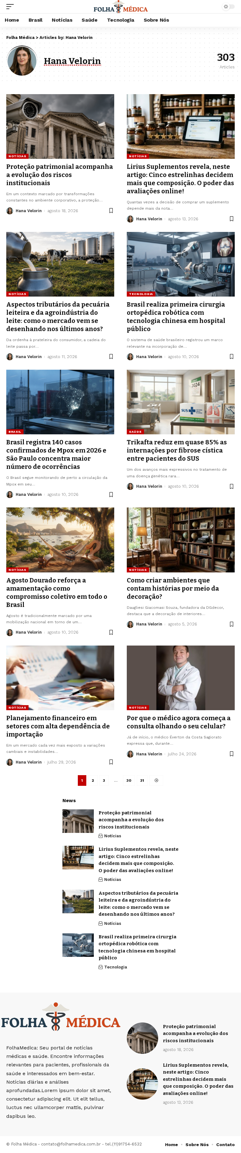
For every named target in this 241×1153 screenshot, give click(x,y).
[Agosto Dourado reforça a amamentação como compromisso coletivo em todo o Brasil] (60, 539)
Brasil (14, 431)
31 (142, 780)
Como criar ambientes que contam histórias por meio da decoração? (173, 588)
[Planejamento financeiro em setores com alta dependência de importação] (60, 678)
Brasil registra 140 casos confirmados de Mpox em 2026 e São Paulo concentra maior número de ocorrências (56, 454)
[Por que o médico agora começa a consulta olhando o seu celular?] (181, 678)
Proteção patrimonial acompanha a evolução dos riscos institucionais (59, 175)
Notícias (17, 156)
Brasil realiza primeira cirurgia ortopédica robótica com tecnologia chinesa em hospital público (176, 317)
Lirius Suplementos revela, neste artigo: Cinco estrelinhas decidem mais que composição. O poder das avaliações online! (198, 1079)
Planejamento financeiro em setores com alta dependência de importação (58, 726)
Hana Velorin (29, 210)
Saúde (135, 431)
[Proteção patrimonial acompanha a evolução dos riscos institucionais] (60, 126)
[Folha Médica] (120, 6)
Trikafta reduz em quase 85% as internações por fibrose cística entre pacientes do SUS (177, 450)
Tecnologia (141, 294)
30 (128, 780)
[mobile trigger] (11, 6)
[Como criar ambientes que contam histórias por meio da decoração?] (181, 539)
